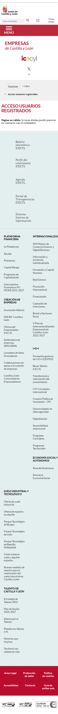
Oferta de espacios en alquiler (14, 513)
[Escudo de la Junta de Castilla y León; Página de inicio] (9, 14)
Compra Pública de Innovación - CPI (43, 400)
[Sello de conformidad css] (8, 706)
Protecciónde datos (29, 674)
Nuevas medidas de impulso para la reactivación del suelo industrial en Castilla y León (14, 573)
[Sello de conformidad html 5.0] (25, 706)
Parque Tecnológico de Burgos (14, 523)
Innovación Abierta (14, 310)
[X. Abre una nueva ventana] (29, 69)
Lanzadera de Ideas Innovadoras (14, 354)
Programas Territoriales (39, 447)
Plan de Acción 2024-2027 (11, 610)
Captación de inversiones (40, 305)
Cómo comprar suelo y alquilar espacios (12, 557)
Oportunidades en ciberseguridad (42, 410)
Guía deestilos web (48, 687)
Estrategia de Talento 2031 (11, 600)
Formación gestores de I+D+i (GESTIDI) (43, 358)
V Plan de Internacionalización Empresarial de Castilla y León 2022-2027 (43, 329)
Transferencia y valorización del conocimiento (41, 379)
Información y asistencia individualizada (41, 259)
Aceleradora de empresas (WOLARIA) (12, 342)
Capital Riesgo (11, 267)
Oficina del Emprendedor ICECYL (11, 329)
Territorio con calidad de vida (11, 650)
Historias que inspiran (11, 640)
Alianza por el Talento (11, 620)
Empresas (13, 86)
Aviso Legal (10, 673)
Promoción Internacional (40, 288)
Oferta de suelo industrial (12, 503)
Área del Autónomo (43, 468)
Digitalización (40, 418)
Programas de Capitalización (11, 276)
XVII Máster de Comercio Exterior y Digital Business (43, 246)
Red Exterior (39, 279)
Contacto (30, 685)
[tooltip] (38, 20)
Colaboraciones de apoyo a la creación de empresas (14, 365)
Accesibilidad (11, 685)
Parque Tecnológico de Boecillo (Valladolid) (14, 544)
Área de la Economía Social (41, 476)
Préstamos (9, 260)
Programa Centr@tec (38, 437)
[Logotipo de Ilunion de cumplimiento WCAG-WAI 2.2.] (46, 707)
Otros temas (51, 20)
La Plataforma (11, 246)
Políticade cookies (48, 674)
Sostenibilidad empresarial (40, 427)
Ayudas (8, 253)
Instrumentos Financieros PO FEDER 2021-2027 (14, 287)
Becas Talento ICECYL (40, 367)
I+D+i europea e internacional (41, 390)
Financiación (39, 296)
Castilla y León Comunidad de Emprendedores (12, 378)
